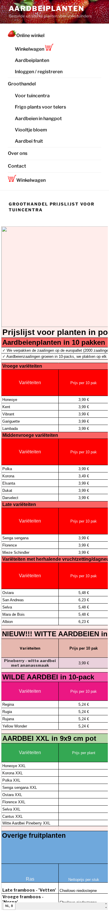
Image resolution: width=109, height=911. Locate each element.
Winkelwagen (30, 49)
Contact (17, 166)
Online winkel (30, 35)
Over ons (17, 153)
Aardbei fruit (29, 141)
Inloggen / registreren (38, 71)
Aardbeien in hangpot (38, 118)
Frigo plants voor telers (40, 107)
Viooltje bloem (31, 130)
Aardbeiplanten (46, 8)
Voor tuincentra (32, 95)
